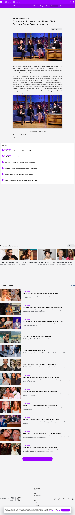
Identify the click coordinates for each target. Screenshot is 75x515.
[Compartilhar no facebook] (57, 29)
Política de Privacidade (54, 510)
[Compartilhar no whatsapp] (53, 29)
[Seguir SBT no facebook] (54, 499)
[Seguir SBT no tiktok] (64, 499)
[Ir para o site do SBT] (19, 499)
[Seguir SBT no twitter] (68, 499)
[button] (9, 259)
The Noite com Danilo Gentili (21, 18)
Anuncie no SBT (37, 489)
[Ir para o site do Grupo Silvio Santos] (8, 499)
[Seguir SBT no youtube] (73, 499)
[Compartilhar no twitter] (60, 29)
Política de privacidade (37, 494)
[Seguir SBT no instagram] (59, 499)
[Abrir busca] (70, 2)
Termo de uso (36, 499)
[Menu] (73, 2)
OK (66, 510)
